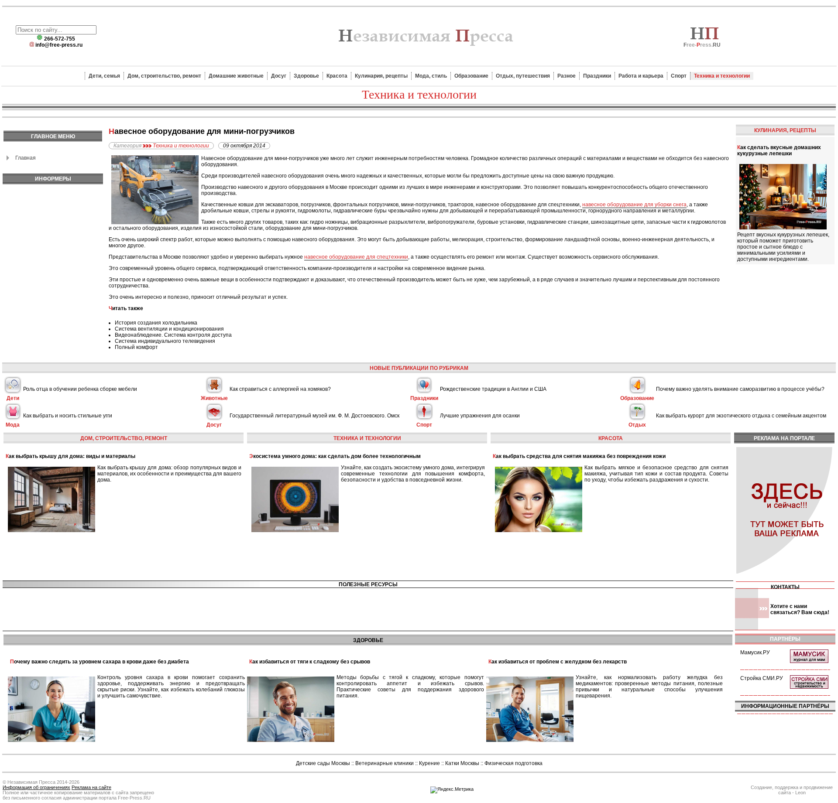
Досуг (278, 76)
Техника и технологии (722, 76)
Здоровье (306, 76)
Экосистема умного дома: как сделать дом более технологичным (335, 456)
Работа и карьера (640, 76)
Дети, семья (104, 76)
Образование (471, 76)
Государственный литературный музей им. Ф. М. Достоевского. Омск (314, 416)
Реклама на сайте (91, 787)
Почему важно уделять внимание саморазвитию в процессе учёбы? (740, 389)
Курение (429, 763)
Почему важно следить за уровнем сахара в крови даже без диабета (99, 662)
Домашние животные (236, 76)
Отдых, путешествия (523, 76)
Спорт (679, 76)
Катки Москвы (462, 763)
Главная (25, 158)
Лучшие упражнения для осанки (480, 416)
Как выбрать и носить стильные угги (67, 416)
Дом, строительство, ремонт (164, 76)
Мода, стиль (431, 76)
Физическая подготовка (513, 763)
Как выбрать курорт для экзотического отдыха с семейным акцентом (741, 416)
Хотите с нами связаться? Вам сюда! (799, 609)
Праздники (597, 76)
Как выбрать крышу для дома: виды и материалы (70, 456)
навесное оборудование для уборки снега (634, 205)
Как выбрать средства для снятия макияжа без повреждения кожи (579, 456)
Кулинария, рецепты (381, 76)
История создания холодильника (156, 323)
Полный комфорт (136, 347)
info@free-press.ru (58, 45)
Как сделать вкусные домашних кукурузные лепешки (779, 150)
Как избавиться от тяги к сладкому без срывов (309, 662)
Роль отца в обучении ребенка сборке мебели (80, 389)
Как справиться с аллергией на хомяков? (280, 389)
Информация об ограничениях (36, 787)
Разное (566, 76)
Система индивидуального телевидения (165, 341)
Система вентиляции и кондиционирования (169, 329)
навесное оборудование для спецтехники (356, 257)
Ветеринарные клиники (384, 763)
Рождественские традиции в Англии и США (493, 389)
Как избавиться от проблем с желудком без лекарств (557, 662)
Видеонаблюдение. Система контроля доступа (173, 335)
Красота (336, 76)
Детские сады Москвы (323, 763)
